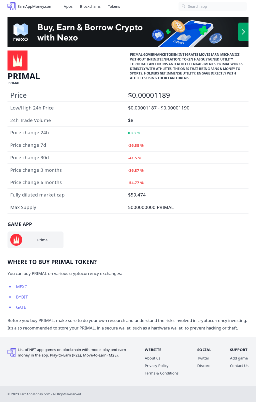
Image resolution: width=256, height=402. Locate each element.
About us (152, 358)
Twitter (203, 358)
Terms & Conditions (161, 373)
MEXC (21, 287)
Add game (239, 358)
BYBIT (22, 297)
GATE (21, 307)
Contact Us (239, 365)
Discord (203, 365)
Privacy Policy (156, 365)
